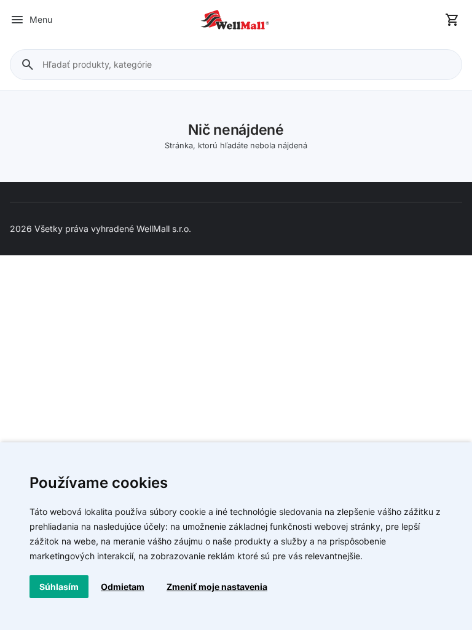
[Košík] (452, 19)
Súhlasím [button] (59, 586)
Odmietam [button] (122, 586)
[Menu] (17, 19)
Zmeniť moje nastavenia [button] (217, 586)
